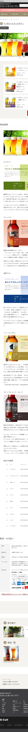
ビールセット (4, 27)
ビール (6, 19)
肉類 (3, 706)
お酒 (3, 19)
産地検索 (25, 708)
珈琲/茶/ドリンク (16, 706)
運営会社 (2, 725)
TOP (1, 19)
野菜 (3, 708)
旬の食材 (25, 704)
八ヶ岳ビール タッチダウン (14, 23)
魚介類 (3, 704)
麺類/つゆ (15, 701)
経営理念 (9, 725)
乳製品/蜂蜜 (15, 710)
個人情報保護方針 (18, 725)
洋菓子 (3, 710)
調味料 (14, 708)
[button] (19, 57)
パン (14, 712)
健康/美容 (25, 712)
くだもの (4, 702)
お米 (3, 701)
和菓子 (3, 712)
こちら (21, 75)
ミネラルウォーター (17, 702)
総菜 (24, 702)
